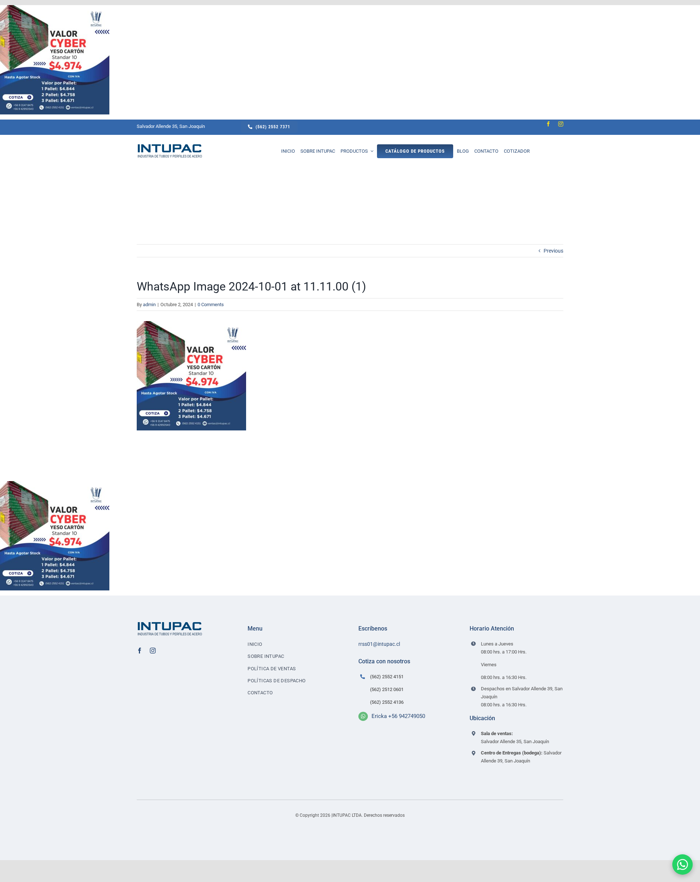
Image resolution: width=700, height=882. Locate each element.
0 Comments (211, 304)
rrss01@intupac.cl (379, 644)
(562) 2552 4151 (387, 676)
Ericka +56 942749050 (398, 716)
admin (149, 304)
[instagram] (560, 123)
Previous (553, 251)
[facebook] (548, 123)
